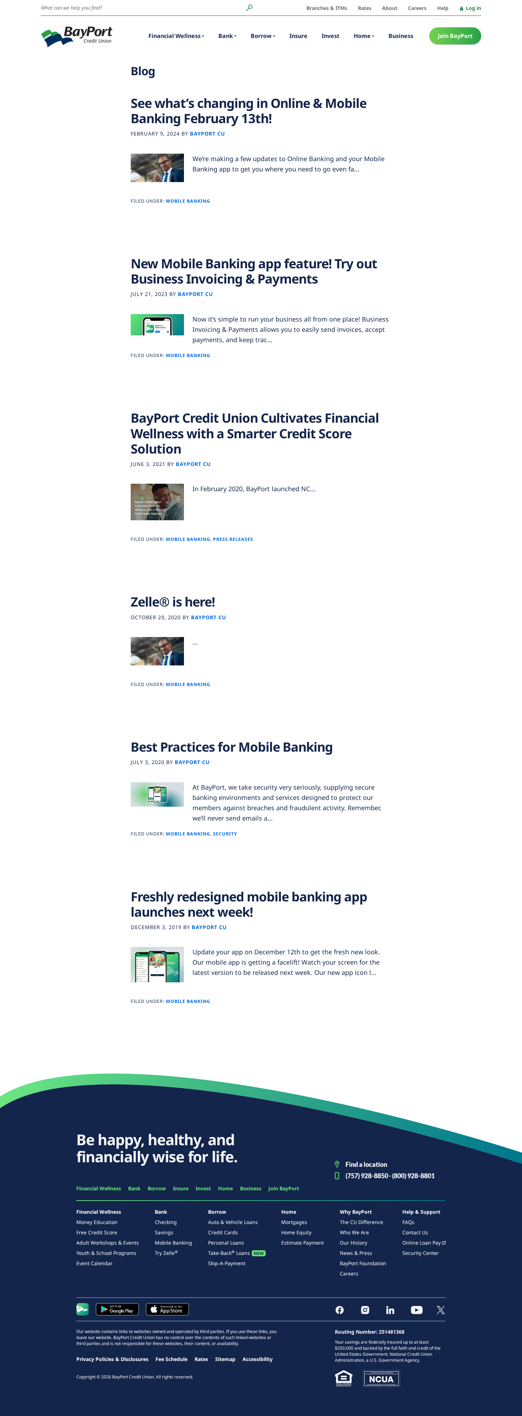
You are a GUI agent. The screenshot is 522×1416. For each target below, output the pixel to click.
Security (225, 834)
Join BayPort (455, 36)
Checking (166, 1222)
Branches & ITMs (326, 8)
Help (442, 8)
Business (400, 36)
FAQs (408, 1222)
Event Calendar (94, 1263)
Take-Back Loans (229, 1253)
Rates (364, 8)
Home (362, 36)
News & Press (356, 1253)
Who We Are (354, 1232)
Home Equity (296, 1232)
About (389, 8)
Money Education (97, 1222)
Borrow (261, 36)
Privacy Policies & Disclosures (112, 1359)
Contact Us (415, 1232)
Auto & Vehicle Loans (233, 1222)
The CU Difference (361, 1222)
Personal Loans (226, 1242)
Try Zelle (166, 1253)
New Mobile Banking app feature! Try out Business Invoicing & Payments (254, 271)
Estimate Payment (302, 1242)
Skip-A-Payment (226, 1263)
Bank (225, 36)
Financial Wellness (174, 36)
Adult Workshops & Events (107, 1242)
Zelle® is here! (173, 601)
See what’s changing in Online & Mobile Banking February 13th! (248, 110)
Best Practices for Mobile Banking (232, 747)
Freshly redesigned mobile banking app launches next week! (249, 904)
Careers (417, 8)
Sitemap (225, 1359)
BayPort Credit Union (77, 37)
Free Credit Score (96, 1232)
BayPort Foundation (363, 1263)
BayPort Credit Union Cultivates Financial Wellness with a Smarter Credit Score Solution (255, 433)
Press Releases (233, 539)
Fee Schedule (171, 1359)
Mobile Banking (188, 201)
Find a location (366, 1164)
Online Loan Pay (421, 1242)
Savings (164, 1232)
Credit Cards (223, 1232)
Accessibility (258, 1359)
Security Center (420, 1253)
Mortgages (294, 1222)
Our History (353, 1242)
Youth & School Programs (106, 1253)
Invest (330, 36)
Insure (298, 36)
